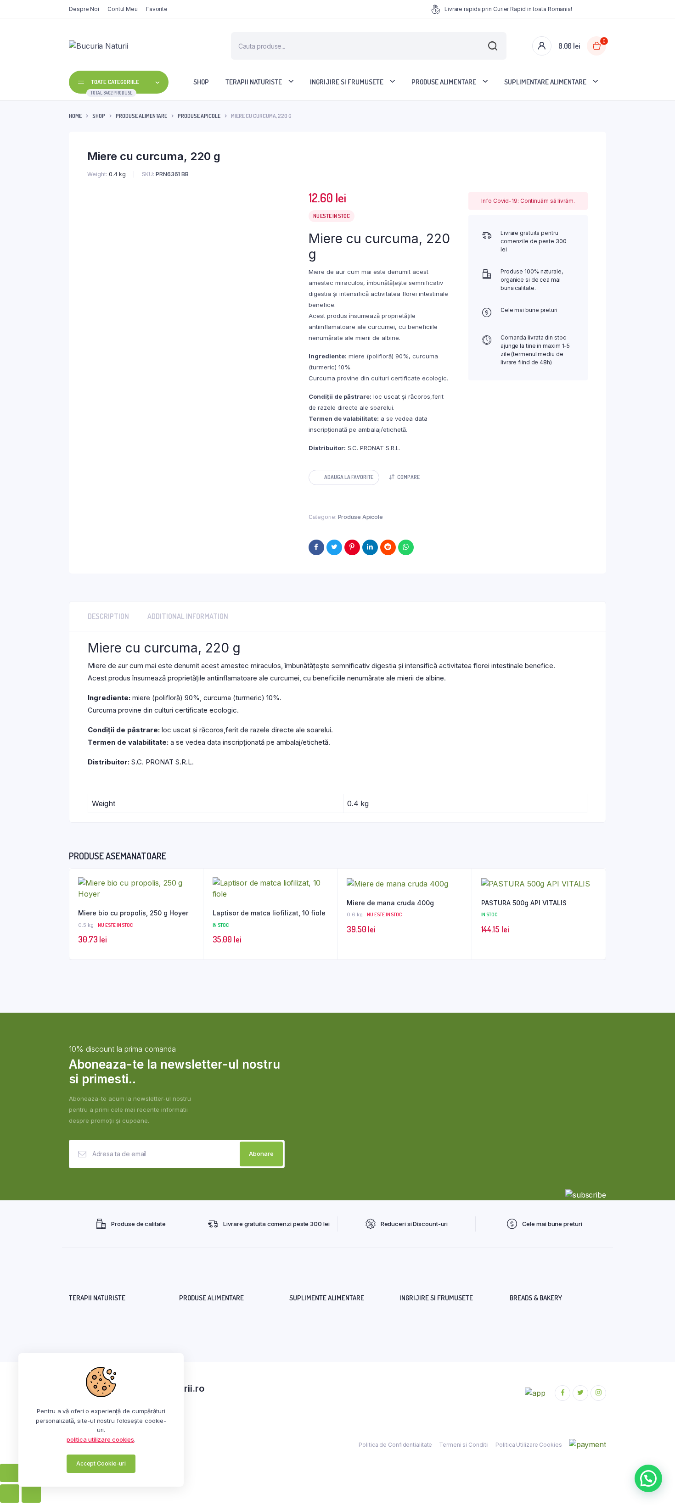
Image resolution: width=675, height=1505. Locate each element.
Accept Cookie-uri (101, 1463)
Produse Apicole (199, 115)
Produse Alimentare (443, 82)
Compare (408, 477)
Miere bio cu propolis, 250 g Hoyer (133, 913)
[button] (344, 477)
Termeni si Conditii (464, 1444)
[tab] (108, 616)
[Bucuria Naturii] (130, 45)
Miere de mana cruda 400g (390, 903)
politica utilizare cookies (100, 1439)
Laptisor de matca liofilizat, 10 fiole (269, 913)
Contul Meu (122, 9)
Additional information (187, 616)
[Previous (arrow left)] (9, 1493)
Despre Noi (84, 9)
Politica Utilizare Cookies (528, 1444)
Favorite (157, 9)
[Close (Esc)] (9, 1473)
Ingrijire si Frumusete (346, 82)
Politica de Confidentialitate (395, 1444)
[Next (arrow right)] (31, 1493)
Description (108, 616)
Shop (201, 82)
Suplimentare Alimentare (545, 82)
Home (75, 115)
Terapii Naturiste (253, 82)
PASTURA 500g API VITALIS (524, 903)
